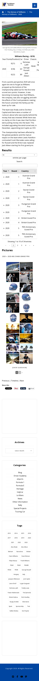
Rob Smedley (25, 597)
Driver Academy (20, 476)
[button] (8, 171)
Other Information (20, 502)
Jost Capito (26, 579)
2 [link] (17, 245)
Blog (20, 472)
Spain (10, 606)
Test (28, 606)
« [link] (5, 245)
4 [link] (25, 245)
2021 (12, 542)
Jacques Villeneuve (14, 579)
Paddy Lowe (25, 588)
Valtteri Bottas (14, 611)
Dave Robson (26, 556)
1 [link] (13, 245)
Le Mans (20, 495)
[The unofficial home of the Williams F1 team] (8, 4)
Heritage (20, 489)
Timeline (14, 381)
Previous (5, 381)
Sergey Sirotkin (14, 602)
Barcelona (20, 551)
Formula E (20, 485)
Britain (29, 551)
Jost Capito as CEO (28, 128)
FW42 (12, 565)
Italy (24, 574)
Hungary (16, 574)
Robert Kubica (13, 597)
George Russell (26, 570)
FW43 (33, 66)
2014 (15, 533)
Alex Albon (24, 547)
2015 (22, 533)
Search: (19, 161)
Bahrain (10, 551)
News (20, 498)
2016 (29, 533)
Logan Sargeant (24, 583)
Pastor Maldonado (13, 593)
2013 (9, 533)
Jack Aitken (6, 145)
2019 (22, 538)
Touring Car (20, 511)
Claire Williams (13, 556)
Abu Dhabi (14, 547)
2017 (9, 538)
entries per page (19, 158)
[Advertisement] (21, 416)
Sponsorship (20, 606)
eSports (20, 479)
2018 (15, 538)
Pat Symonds (27, 593)
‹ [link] (9, 245)
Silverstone (25, 602)
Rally (20, 505)
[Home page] (3, 12)
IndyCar (20, 492)
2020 (7, 177)
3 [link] (21, 245)
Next (22, 381)
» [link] (33, 245)
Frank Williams (25, 561)
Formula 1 (20, 482)
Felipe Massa (13, 561)
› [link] (29, 245)
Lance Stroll (12, 583)
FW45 (16, 570)
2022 (19, 542)
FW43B (26, 565)
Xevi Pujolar (25, 611)
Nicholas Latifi (13, 588)
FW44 (9, 570)
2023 (26, 542)
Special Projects (20, 508)
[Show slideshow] (19, 368)
